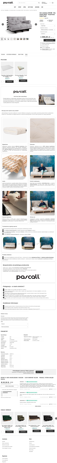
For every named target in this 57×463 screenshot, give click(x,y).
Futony (19, 7)
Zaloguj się (43, 2)
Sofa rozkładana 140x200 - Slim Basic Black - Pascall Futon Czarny (48, 426)
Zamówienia (4, 439)
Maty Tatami (30, 7)
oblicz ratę (48, 47)
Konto (30, 439)
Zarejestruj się (31, 441)
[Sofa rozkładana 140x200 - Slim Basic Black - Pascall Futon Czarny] (48, 418)
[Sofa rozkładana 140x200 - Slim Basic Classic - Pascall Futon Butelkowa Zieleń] (7, 418)
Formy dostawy (5, 458)
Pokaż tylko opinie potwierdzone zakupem (9, 389)
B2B (42, 7)
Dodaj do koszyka (49, 40)
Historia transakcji (32, 448)
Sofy (15, 7)
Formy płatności (5, 460)
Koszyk (30, 443)
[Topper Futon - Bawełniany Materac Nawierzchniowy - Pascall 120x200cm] (7, 68)
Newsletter (31, 451)
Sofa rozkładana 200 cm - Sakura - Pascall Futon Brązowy (34, 426)
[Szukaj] (39, 3)
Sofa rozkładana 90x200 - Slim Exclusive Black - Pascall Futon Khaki (20, 426)
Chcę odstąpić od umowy (6, 448)
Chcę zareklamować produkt (7, 446)
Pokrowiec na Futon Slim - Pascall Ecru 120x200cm (21, 76)
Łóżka (24, 7)
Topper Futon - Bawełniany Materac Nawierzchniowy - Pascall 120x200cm (7, 76)
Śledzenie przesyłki (5, 444)
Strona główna (6, 10)
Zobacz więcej (38, 406)
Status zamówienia (5, 443)
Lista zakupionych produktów (34, 446)
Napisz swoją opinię (9, 386)
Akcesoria (37, 7)
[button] (3, 24)
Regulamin (4, 461)
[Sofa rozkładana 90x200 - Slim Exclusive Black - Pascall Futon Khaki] (20, 418)
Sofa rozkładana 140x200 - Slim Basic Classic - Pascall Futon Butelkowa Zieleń (7, 426)
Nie (55, 389)
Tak (51, 389)
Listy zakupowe (44, 3)
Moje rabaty (31, 449)
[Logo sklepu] (8, 2)
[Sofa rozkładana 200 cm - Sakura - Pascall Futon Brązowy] (34, 418)
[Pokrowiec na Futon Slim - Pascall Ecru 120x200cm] (20, 68)
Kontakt (3, 441)
